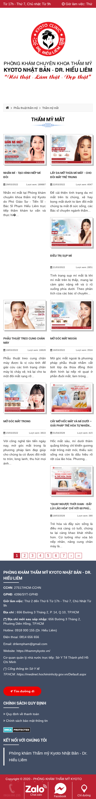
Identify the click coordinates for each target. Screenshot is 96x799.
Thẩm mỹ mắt (48, 119)
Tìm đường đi (23, 691)
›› (78, 556)
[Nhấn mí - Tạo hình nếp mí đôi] (24, 149)
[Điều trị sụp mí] (71, 232)
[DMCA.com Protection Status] (16, 729)
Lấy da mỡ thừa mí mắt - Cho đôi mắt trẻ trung (71, 175)
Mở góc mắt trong (17, 421)
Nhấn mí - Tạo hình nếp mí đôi (22, 175)
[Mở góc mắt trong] (24, 398)
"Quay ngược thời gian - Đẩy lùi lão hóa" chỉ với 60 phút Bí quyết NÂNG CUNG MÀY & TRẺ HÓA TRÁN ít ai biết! (71, 506)
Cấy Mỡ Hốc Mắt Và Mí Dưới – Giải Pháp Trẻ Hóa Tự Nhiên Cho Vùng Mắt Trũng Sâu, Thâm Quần (71, 424)
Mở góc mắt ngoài (63, 338)
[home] (48, 52)
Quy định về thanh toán (22, 714)
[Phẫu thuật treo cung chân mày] (24, 315)
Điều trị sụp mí (61, 255)
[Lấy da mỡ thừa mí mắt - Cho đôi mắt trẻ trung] (71, 149)
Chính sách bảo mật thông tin (26, 720)
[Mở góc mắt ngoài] (71, 315)
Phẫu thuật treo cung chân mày (24, 341)
